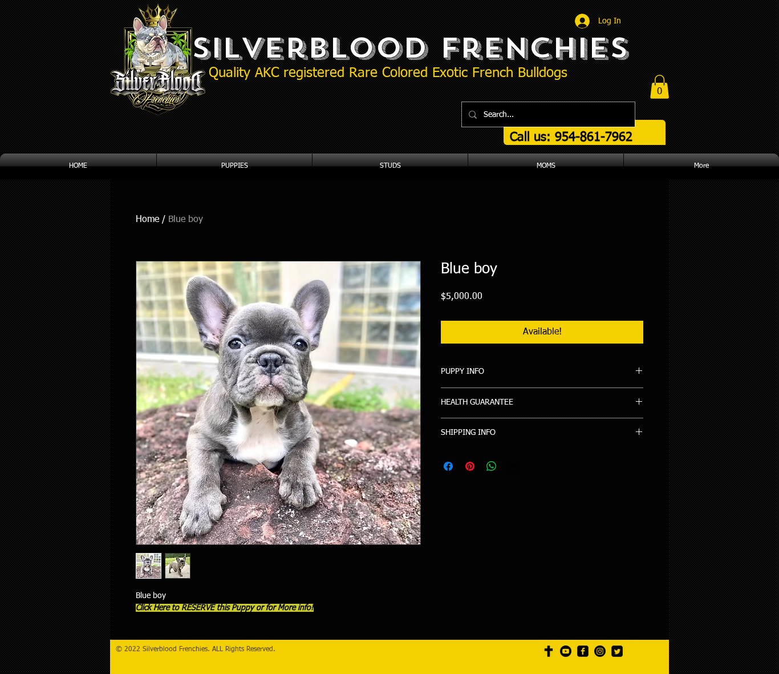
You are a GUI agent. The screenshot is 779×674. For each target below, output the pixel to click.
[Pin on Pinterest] (470, 466)
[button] (660, 87)
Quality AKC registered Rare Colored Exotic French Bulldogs (388, 73)
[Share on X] (513, 466)
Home (147, 219)
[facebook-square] (583, 651)
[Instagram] (600, 651)
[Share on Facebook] (448, 466)
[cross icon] (548, 651)
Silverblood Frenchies (409, 48)
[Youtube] (565, 651)
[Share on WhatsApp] (491, 466)
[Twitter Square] (617, 651)
